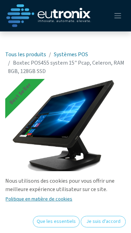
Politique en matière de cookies (39, 199)
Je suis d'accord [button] (103, 221)
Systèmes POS (71, 54)
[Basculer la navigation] (118, 16)
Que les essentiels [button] (56, 221)
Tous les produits (25, 54)
